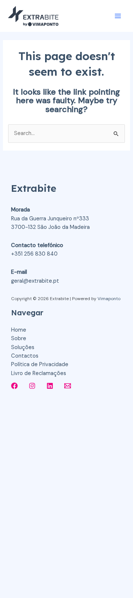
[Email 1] (67, 385)
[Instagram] (32, 385)
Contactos (24, 355)
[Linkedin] (50, 385)
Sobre (18, 338)
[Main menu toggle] (118, 16)
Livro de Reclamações (38, 373)
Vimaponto (109, 299)
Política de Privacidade (39, 364)
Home (18, 330)
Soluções (22, 347)
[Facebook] (14, 385)
